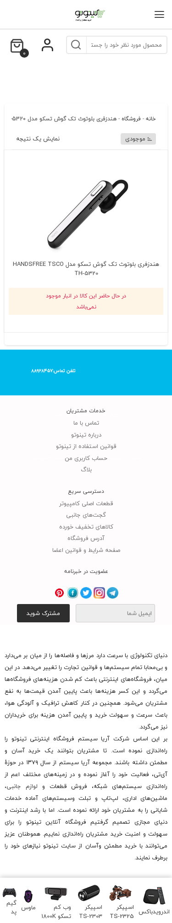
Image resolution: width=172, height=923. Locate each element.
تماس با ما (86, 423)
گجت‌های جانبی (86, 515)
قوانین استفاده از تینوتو (86, 446)
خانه (151, 119)
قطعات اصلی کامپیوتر (86, 503)
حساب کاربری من (86, 458)
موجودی (135, 139)
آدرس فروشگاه (86, 538)
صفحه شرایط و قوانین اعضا (86, 550)
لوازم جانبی (22, 786)
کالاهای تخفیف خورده (86, 527)
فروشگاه (131, 119)
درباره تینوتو (86, 435)
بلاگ (86, 469)
